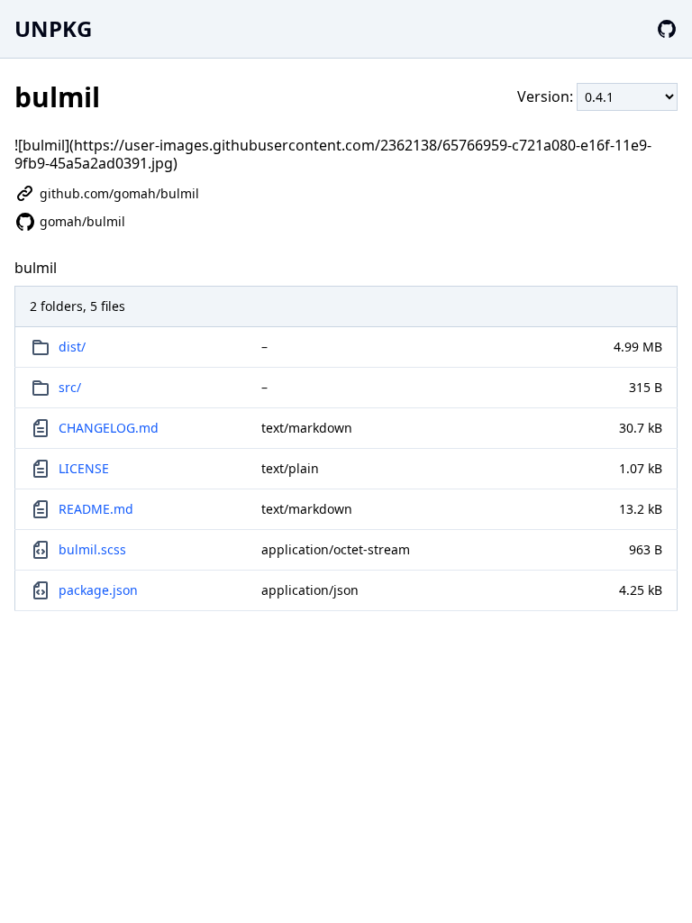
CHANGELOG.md (109, 427)
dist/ (72, 346)
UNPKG (53, 28)
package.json (98, 590)
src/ (70, 387)
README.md (96, 508)
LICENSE (84, 468)
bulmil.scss (92, 549)
